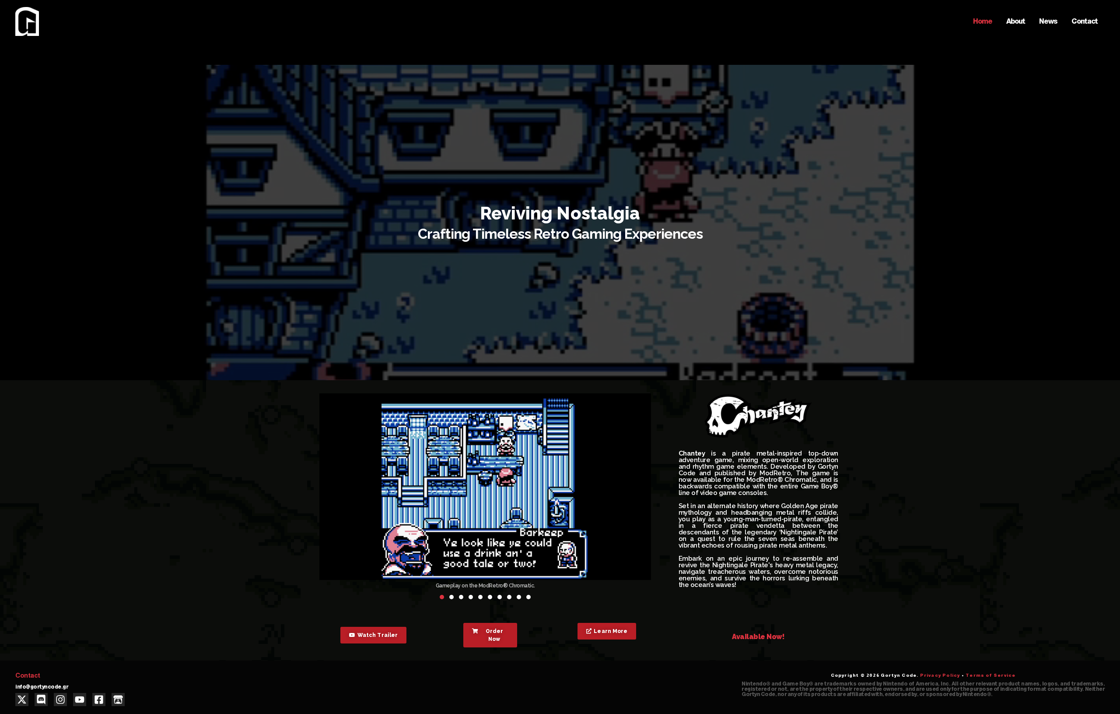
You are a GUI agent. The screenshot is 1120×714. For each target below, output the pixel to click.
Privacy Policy (940, 675)
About (1015, 21)
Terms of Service (990, 675)
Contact (1084, 21)
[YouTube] (79, 699)
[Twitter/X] (21, 699)
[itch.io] (118, 699)
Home (982, 21)
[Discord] (41, 699)
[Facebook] (98, 699)
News (1048, 21)
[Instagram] (60, 699)
